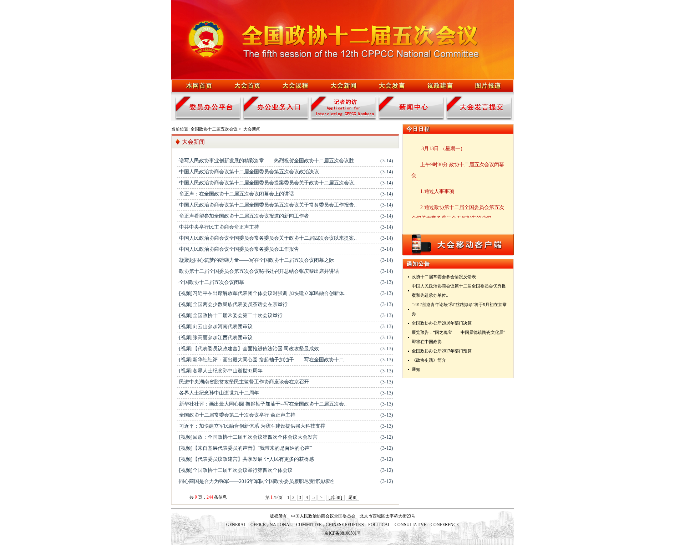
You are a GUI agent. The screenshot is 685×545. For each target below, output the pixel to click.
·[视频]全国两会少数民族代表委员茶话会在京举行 (232, 304)
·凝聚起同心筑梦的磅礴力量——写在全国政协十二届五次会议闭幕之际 (255, 260)
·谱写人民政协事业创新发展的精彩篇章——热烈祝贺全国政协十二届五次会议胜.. (267, 160)
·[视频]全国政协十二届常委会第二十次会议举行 (230, 315)
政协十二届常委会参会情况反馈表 (444, 276)
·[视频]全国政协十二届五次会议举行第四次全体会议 (235, 470)
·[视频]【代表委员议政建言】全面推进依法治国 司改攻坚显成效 (248, 348)
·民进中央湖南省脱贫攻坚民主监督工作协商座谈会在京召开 (243, 381)
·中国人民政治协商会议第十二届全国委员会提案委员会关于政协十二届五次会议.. (267, 182)
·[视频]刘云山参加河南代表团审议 (215, 326)
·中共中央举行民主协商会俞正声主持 (218, 227)
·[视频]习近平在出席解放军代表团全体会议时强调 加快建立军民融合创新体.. (262, 293)
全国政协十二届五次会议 (214, 129)
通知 (416, 369)
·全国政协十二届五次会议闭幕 (210, 282)
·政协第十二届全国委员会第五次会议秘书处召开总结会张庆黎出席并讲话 (258, 271)
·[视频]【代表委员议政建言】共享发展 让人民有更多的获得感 (245, 459)
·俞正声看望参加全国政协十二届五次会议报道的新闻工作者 (243, 216)
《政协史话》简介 (429, 360)
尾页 (352, 497)
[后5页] (335, 497)
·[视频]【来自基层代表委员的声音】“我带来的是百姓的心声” (244, 448)
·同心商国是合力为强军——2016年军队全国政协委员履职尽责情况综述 (255, 481)
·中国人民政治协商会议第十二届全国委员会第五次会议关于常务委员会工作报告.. (267, 205)
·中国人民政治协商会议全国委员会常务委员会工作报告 (238, 249)
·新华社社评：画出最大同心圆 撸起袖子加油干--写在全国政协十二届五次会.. (262, 404)
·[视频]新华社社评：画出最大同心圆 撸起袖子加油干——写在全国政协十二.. (262, 359)
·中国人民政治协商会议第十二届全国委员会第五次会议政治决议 (248, 171)
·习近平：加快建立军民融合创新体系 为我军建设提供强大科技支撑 (251, 426)
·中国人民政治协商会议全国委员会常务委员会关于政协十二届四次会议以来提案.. (267, 238)
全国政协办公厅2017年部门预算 (442, 350)
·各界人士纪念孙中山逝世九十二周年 (218, 393)
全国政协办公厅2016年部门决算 (442, 323)
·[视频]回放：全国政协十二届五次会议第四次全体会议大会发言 (247, 437)
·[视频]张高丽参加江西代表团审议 (215, 337)
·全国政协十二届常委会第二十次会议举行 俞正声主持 (236, 415)
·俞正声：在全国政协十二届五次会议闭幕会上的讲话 (235, 194)
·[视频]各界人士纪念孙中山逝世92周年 (220, 370)
